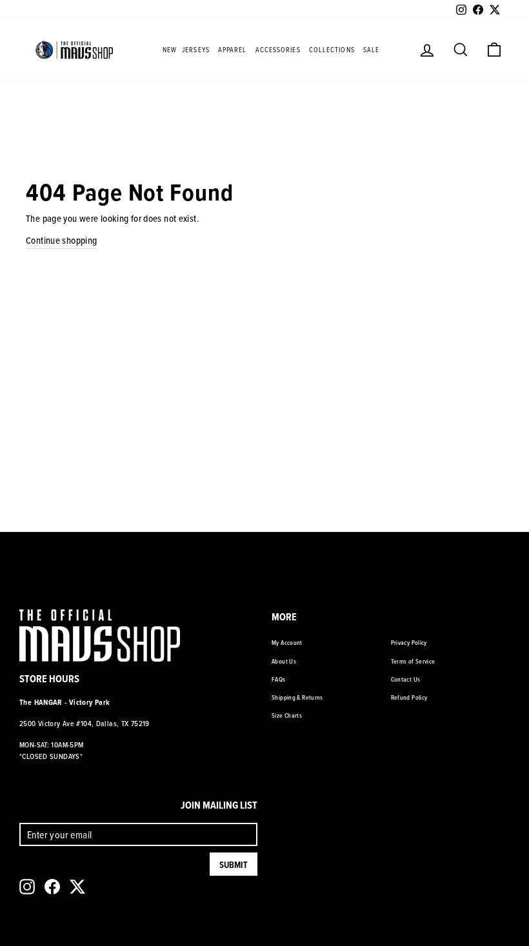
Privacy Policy (409, 642)
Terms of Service (413, 660)
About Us (284, 660)
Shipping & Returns (297, 697)
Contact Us (406, 679)
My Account (287, 642)
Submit (233, 864)
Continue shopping (61, 240)
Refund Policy (409, 697)
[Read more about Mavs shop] (74, 50)
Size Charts (287, 715)
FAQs (279, 679)
